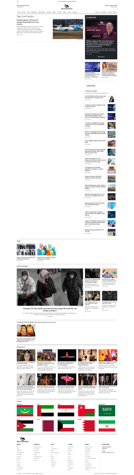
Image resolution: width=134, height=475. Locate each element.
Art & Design (54, 448)
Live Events (87, 456)
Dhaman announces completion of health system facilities (26, 258)
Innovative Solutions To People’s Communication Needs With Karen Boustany (109, 74)
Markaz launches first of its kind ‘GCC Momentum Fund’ (94, 203)
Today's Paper (20, 467)
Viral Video (36, 458)
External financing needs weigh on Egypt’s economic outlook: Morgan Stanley (95, 186)
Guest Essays (37, 452)
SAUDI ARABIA (72, 1)
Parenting (70, 462)
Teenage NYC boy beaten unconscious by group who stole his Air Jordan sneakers (50, 309)
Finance (36, 460)
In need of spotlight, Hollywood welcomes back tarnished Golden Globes (87, 388)
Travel (69, 469)
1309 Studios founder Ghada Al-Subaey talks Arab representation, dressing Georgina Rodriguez (26, 388)
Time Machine (88, 464)
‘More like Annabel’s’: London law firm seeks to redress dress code (46, 387)
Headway (87, 454)
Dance (52, 456)
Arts (52, 446)
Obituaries (19, 465)
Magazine (70, 460)
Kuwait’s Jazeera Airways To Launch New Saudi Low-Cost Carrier (28, 22)
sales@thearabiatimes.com (108, 452)
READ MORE (19, 34)
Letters (35, 454)
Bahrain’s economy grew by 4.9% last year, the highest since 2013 (95, 195)
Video (86, 460)
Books (52, 450)
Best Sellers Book (55, 452)
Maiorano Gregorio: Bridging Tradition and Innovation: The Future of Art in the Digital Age (100, 43)
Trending (19, 469)
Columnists (36, 448)
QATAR (63, 1)
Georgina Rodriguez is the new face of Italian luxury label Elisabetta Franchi (86, 363)
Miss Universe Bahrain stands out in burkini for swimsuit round (67, 387)
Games (115, 12)
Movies (52, 458)
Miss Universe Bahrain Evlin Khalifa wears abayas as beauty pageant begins (92, 281)
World (18, 448)
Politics (69, 12)
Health (69, 454)
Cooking (97, 12)
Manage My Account (90, 467)
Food (69, 452)
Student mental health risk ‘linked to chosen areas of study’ (46, 258)
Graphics (87, 462)
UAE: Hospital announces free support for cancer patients (91, 303)
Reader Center (88, 446)
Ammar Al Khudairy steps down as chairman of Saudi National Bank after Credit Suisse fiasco (95, 222)
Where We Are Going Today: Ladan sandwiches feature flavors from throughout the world (26, 340)
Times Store (88, 465)
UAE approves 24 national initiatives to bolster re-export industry (94, 169)
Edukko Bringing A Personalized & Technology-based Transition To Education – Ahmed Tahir (92, 75)
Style (69, 465)
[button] (98, 57)
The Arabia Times (29, 473)
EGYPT (60, 1)
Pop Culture (54, 462)
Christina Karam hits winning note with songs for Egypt (26, 362)
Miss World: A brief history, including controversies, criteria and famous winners (46, 363)
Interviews (74, 12)
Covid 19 (110, 12)
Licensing (87, 469)
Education (70, 450)
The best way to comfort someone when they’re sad (109, 280)
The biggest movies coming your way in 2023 (109, 302)
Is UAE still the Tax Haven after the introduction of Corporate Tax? (95, 97)
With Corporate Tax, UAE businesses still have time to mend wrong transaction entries (95, 160)
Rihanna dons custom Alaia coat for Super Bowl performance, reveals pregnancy (66, 363)
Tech (18, 460)
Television (53, 464)
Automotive (71, 446)
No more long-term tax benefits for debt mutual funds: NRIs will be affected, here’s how (95, 151)
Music (52, 460)
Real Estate (34, 12)
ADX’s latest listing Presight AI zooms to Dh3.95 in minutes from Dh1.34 (95, 213)
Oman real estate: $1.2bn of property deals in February (93, 177)
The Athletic (104, 12)
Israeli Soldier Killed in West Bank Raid (95, 141)
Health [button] (54, 12)
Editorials (36, 450)
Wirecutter (87, 450)
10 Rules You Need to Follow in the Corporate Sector (95, 105)
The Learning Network (90, 458)
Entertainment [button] (41, 12)
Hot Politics (19, 454)
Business (49, 12)
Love (69, 458)
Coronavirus (19, 450)
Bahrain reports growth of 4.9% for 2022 (94, 230)
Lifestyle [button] (59, 12)
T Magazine (71, 467)
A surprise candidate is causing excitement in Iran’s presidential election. (94, 124)
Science (19, 462)
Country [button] (24, 12)
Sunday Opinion (37, 456)
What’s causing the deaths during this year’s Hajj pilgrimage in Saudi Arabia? (95, 133)
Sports (64, 12)
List (52, 454)
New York (19, 456)
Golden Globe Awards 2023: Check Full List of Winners (108, 387)
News (28, 12)
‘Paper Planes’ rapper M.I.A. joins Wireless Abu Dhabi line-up (107, 362)
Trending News (20, 452)
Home (18, 12)
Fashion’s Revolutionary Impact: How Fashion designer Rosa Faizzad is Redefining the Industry (95, 115)
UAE (67, 1)
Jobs (69, 456)
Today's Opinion (37, 446)
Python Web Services (112, 473)
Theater (53, 465)
